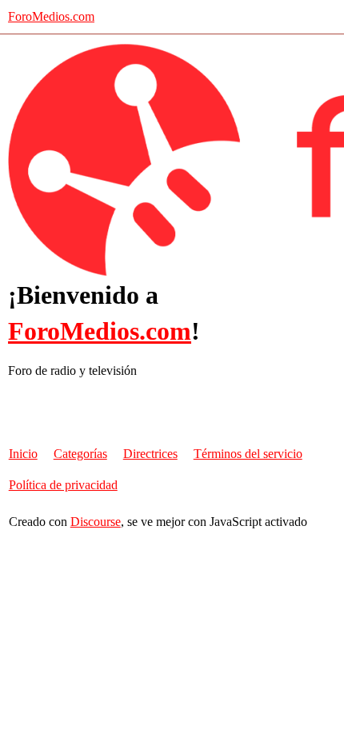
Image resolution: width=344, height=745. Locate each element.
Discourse (95, 521)
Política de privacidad (63, 485)
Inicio (23, 453)
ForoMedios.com (51, 16)
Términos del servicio (248, 453)
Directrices (150, 453)
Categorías (80, 453)
